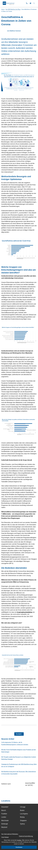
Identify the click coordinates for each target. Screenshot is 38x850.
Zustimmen (19, 847)
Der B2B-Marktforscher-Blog (13, 9)
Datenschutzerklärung (26, 836)
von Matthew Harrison (14, 31)
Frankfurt (4, 813)
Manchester (5, 820)
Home (2, 9)
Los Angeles (24, 813)
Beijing (22, 817)
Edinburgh (4, 824)
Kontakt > (19, 734)
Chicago (22, 807)
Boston (22, 810)
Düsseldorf (4, 807)
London (3, 817)
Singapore (23, 820)
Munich (3, 810)
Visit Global (5, 837)
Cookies (19, 840)
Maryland (4, 827)
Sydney (22, 824)
